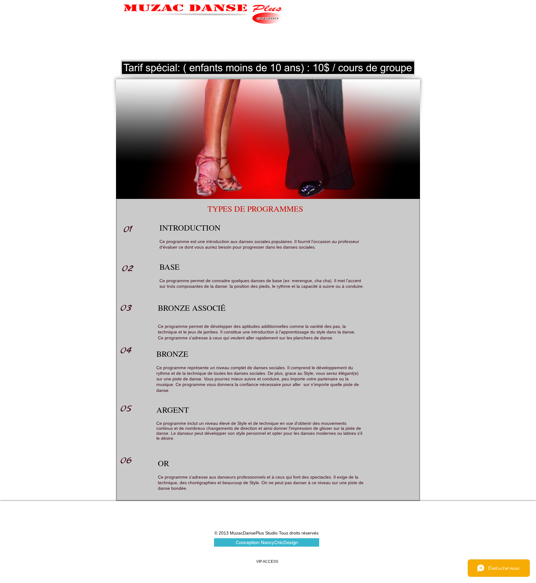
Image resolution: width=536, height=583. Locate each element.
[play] (401, 68)
